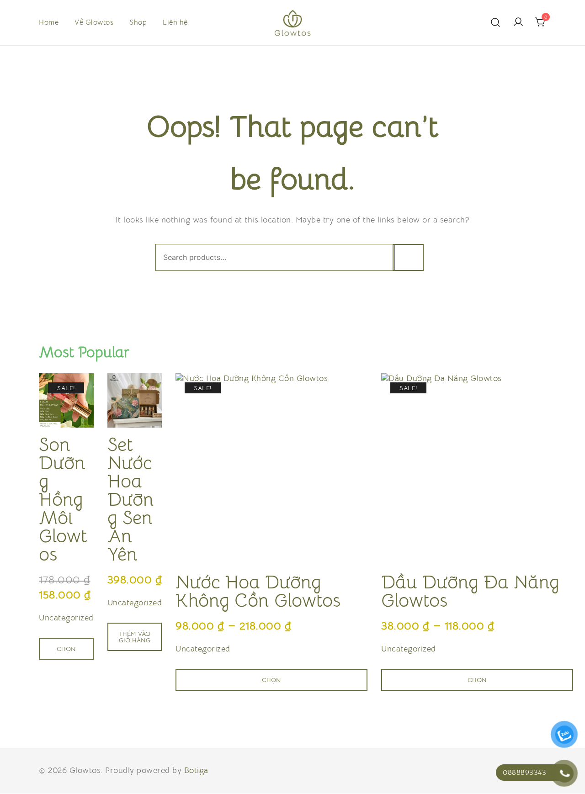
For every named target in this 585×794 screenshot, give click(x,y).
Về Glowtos (93, 22)
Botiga (196, 770)
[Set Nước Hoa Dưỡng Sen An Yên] (134, 400)
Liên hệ (175, 22)
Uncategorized (66, 618)
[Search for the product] (408, 257)
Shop (138, 22)
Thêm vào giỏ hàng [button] (134, 637)
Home (48, 22)
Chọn (66, 649)
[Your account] (518, 22)
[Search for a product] (495, 22)
